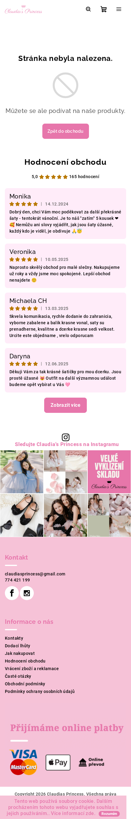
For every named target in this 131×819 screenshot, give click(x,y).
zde (90, 813)
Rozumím (109, 814)
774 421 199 (17, 580)
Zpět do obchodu (66, 131)
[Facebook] (12, 593)
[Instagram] (27, 593)
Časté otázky (18, 676)
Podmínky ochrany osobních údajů (40, 691)
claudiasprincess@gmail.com (35, 573)
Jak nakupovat (20, 653)
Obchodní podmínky (25, 683)
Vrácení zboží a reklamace (32, 668)
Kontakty (14, 638)
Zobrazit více (65, 405)
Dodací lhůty (17, 645)
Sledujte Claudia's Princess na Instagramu (67, 444)
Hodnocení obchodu (65, 162)
